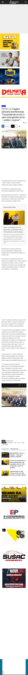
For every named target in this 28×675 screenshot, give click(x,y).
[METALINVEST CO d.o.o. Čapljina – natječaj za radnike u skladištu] (5, 455)
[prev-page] (3, 479)
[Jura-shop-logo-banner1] (14, 97)
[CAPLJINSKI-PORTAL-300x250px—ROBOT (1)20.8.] (9, 49)
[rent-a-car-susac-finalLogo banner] (14, 565)
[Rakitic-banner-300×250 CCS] (9, 66)
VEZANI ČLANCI (5, 448)
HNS (15, 442)
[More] (19, 126)
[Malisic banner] (14, 587)
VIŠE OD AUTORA (14, 448)
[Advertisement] (14, 19)
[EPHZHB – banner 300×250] (14, 523)
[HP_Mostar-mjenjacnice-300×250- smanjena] (14, 544)
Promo (3, 456)
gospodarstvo (10, 442)
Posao (23, 442)
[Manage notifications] (3, 672)
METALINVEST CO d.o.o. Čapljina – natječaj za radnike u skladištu (17, 454)
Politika (3, 106)
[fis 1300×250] (9, 76)
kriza (19, 442)
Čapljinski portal (9, 440)
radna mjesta (5, 444)
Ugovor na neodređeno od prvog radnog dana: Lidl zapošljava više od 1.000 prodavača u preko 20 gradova (13, 230)
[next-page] (5, 479)
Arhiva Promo (4, 475)
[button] (2, 2)
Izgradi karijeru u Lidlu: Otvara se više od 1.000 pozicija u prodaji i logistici (18, 473)
